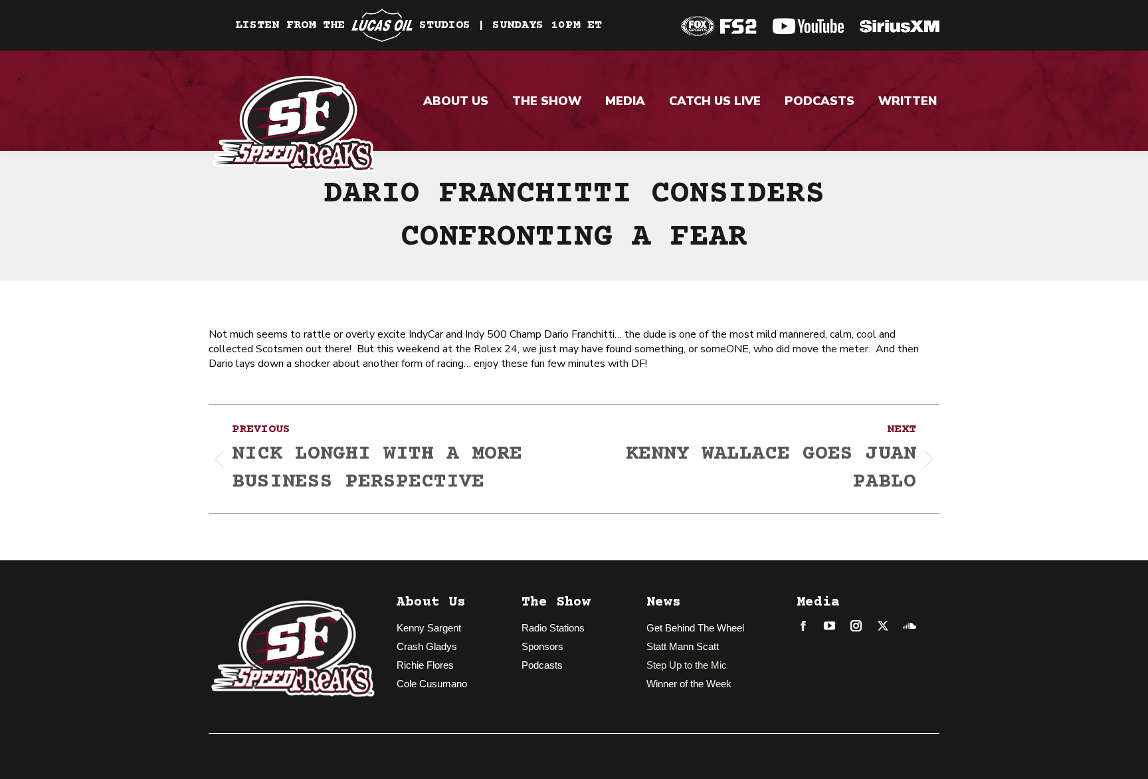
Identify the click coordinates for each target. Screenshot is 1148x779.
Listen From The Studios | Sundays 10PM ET (418, 25)
